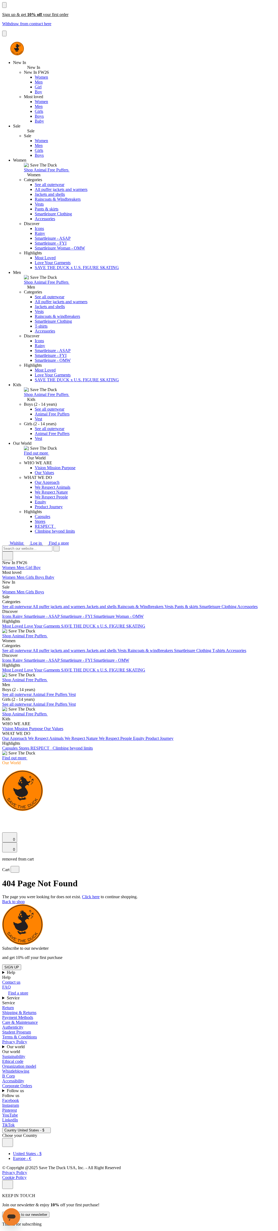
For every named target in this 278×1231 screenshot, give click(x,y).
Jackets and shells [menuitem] (102, 606)
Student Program (16, 1032)
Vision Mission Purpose (55, 467)
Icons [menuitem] (7, 616)
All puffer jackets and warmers (61, 189)
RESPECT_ (45, 526)
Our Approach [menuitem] (15, 738)
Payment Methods (17, 1017)
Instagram (10, 1105)
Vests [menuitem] (170, 606)
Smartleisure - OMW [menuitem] (111, 660)
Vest (38, 419)
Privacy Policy (14, 1042)
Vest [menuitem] (72, 694)
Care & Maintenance (20, 1022)
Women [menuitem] (9, 567)
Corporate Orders (17, 1085)
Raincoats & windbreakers (57, 316)
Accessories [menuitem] (247, 606)
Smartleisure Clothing (53, 214)
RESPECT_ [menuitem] (41, 748)
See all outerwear (49, 184)
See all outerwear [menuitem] (17, 606)
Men (39, 82)
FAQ (6, 987)
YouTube (10, 1115)
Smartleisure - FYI (51, 243)
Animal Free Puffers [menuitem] (50, 694)
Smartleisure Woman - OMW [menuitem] (118, 616)
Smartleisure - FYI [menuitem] (77, 616)
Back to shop (13, 901)
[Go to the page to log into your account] (4, 822)
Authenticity (12, 1027)
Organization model (19, 1066)
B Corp (8, 1076)
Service (14, 998)
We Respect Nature (51, 492)
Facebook (10, 1100)
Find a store (58, 543)
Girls (39, 111)
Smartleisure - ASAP (53, 238)
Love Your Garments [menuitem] (42, 626)
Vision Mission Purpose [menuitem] (23, 728)
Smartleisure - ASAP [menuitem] (42, 616)
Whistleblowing (15, 1071)
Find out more (36, 453)
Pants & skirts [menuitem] (187, 606)
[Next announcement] (4, 33)
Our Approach (47, 482)
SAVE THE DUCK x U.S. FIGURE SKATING (77, 267)
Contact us (11, 982)
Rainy (40, 233)
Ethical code (12, 1061)
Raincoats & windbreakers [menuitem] (151, 650)
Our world (16, 1046)
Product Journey (49, 506)
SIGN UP (11, 967)
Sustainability (13, 1056)
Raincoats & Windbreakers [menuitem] (141, 606)
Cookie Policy (14, 1177)
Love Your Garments (53, 262)
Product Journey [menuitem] (159, 738)
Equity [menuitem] (139, 738)
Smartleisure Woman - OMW (60, 248)
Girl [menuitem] (29, 567)
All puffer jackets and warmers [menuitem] (59, 606)
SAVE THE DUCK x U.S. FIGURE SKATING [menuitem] (103, 626)
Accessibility (13, 1081)
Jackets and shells (50, 194)
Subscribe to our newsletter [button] (25, 948)
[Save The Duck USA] (17, 48)
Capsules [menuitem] (10, 748)
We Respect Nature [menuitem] (82, 738)
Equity (40, 502)
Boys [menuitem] (40, 577)
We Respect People (51, 497)
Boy (38, 91)
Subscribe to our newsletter (25, 1215)
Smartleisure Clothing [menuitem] (218, 606)
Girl (38, 87)
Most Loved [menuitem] (13, 626)
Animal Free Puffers (52, 414)
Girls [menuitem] (30, 577)
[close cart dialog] (15, 869)
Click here (91, 896)
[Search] (5, 816)
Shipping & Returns (19, 1012)
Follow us (16, 1090)
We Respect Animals (52, 487)
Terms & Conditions (19, 1037)
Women (41, 77)
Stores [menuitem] (24, 748)
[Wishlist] (5, 829)
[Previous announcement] (4, 5)
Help (11, 972)
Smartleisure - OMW (53, 360)
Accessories (45, 218)
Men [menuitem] (21, 567)
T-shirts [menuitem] (219, 650)
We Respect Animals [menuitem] (46, 738)
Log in (36, 543)
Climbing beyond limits (55, 531)
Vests (39, 204)
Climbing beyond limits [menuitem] (73, 748)
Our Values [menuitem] (53, 728)
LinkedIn (10, 1120)
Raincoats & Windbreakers (58, 199)
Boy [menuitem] (37, 567)
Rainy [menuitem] (18, 616)
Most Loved (45, 257)
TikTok (8, 1125)
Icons (39, 228)
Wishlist (16, 543)
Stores (40, 521)
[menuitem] (139, 572)
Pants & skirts (46, 209)
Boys (39, 116)
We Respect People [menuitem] (116, 738)
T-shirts (41, 326)
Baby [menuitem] (49, 577)
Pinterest (9, 1110)
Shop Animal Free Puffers (47, 170)
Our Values (44, 472)
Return (8, 1007)
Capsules (42, 516)
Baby (39, 121)
